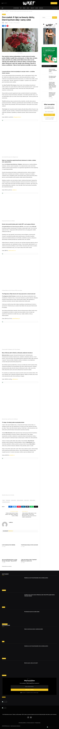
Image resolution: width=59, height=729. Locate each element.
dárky (4, 500)
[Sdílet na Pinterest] (7, 26)
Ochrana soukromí (30, 722)
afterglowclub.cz (17, 117)
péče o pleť (13, 500)
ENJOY (3, 607)
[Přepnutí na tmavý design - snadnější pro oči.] (53, 8)
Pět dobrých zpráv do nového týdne (52, 77)
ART (3, 641)
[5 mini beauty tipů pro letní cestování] (29, 538)
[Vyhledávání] (55, 8)
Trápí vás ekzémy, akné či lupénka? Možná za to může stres (29, 560)
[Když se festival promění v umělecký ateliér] (45, 71)
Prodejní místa (37, 722)
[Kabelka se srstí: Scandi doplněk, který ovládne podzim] (45, 94)
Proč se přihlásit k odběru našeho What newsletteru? (29, 683)
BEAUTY (3, 14)
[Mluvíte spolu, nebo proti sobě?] (12, 669)
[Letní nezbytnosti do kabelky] (10, 538)
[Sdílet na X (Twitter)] (5, 26)
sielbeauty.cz (15, 379)
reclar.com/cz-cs (12, 250)
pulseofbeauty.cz (16, 318)
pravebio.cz (12, 455)
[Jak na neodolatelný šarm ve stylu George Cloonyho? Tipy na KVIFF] (10, 553)
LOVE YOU (4, 675)
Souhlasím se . (30, 692)
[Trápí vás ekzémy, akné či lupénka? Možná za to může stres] (29, 553)
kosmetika (8, 500)
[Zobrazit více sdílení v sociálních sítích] (10, 26)
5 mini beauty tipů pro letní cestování (29, 544)
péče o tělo (26, 500)
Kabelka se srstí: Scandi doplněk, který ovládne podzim (52, 94)
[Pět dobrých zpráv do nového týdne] (45, 78)
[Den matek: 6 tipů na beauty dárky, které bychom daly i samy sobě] (20, 40)
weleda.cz (14, 189)
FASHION (3, 590)
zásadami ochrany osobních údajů (32, 692)
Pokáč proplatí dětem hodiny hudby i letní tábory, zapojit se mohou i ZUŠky (11, 514)
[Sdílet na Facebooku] (3, 26)
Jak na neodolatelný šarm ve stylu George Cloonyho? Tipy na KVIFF (9, 560)
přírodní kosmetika (6, 502)
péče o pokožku (20, 500)
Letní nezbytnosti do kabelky (8, 544)
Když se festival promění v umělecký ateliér (53, 70)
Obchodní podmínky (22, 722)
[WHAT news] (29, 3)
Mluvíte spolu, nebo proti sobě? (31, 662)
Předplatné (54, 3)
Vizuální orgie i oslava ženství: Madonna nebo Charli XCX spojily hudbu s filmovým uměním (52, 85)
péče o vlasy (32, 500)
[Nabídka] (2, 8)
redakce (6, 22)
